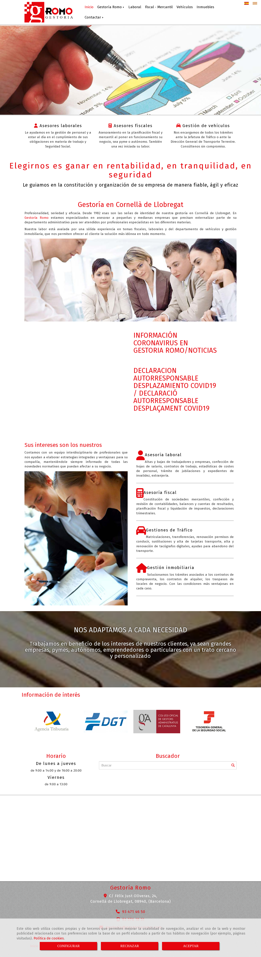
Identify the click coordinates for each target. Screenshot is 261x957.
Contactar (93, 17)
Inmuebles (205, 7)
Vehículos (185, 7)
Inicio (89, 7)
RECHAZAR (129, 946)
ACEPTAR (191, 946)
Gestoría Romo (110, 7)
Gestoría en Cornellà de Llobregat (130, 204)
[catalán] (256, 3)
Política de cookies (49, 938)
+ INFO (131, 87)
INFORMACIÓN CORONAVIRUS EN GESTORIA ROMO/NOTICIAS (175, 343)
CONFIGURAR (68, 946)
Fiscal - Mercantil (159, 7)
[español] (247, 3)
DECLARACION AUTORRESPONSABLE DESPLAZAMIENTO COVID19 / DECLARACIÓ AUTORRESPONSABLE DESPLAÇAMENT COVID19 (174, 389)
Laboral (134, 7)
